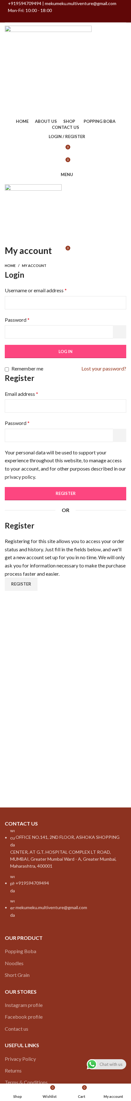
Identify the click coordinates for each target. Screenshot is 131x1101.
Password (17, 320)
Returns (13, 1070)
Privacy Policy (20, 1059)
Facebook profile (24, 1017)
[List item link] (65, 872)
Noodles (14, 963)
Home (10, 265)
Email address (21, 394)
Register (66, 493)
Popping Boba (20, 951)
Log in (65, 351)
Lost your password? (103, 368)
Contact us (16, 1029)
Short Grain (17, 975)
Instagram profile (24, 1005)
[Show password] (119, 332)
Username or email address (36, 290)
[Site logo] (48, 69)
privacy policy (20, 477)
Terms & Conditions (26, 1082)
